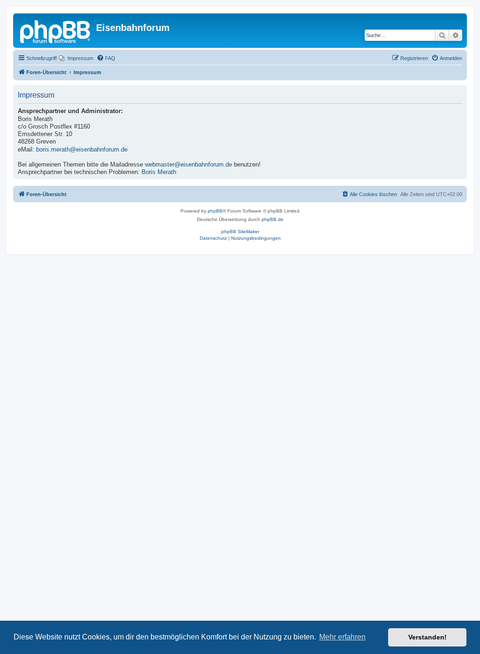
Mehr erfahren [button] (342, 637)
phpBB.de (273, 219)
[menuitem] (76, 58)
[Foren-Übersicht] (55, 30)
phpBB (215, 210)
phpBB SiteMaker (240, 231)
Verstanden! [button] (427, 637)
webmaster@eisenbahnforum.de (188, 164)
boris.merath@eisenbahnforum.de (82, 149)
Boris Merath (159, 172)
